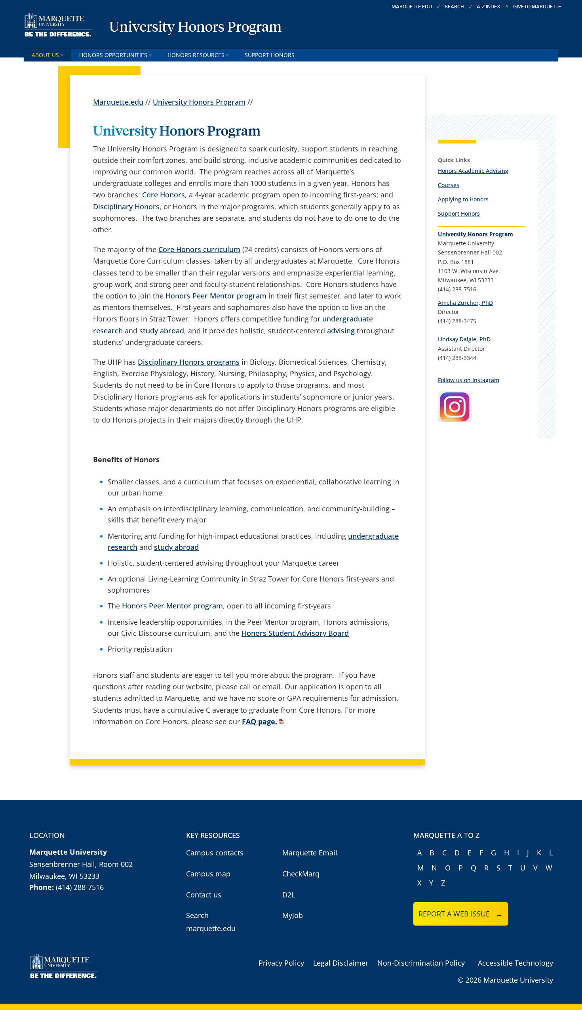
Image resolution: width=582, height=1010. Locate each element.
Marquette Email (309, 852)
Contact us (203, 894)
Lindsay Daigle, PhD (464, 339)
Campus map (208, 873)
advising (341, 330)
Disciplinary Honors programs (189, 362)
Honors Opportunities (113, 55)
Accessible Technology (515, 963)
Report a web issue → (460, 913)
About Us (45, 55)
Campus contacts (214, 852)
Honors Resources (195, 55)
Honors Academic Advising (473, 170)
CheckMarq (301, 873)
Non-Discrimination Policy (421, 963)
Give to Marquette (537, 7)
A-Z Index (488, 7)
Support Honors (270, 55)
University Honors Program (195, 28)
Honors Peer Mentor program (215, 295)
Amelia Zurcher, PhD (465, 302)
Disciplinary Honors (126, 206)
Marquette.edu (118, 102)
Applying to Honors (463, 199)
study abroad (161, 330)
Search (454, 7)
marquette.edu (412, 7)
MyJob (292, 915)
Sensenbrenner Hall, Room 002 (81, 864)
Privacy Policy (281, 963)
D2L (288, 894)
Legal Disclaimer (340, 963)
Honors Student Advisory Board (295, 633)
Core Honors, (164, 194)
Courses (448, 185)
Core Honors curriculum (199, 249)
